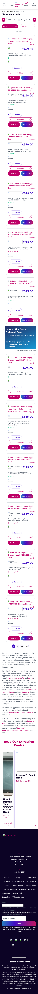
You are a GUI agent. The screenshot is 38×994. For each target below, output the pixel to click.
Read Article (8, 823)
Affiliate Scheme (18, 897)
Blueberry (25, 692)
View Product (14, 78)
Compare (17, 68)
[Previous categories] (3, 20)
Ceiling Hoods (24, 730)
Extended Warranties (18, 889)
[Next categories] (34, 20)
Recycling (6, 897)
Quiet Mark (32, 877)
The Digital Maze (22, 988)
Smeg (21, 712)
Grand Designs (18, 885)
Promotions (6, 885)
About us (6, 877)
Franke (30, 712)
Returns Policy (18, 893)
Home (3, 11)
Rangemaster (14, 712)
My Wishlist (32, 889)
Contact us (6, 881)
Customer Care (18, 881)
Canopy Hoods (12, 730)
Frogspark (14, 988)
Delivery (6, 889)
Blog (18, 877)
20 (22, 646)
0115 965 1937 (19, 872)
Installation (6, 893)
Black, (26, 690)
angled (18, 678)
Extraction (10, 11)
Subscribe (19, 924)
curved (30, 678)
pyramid (12, 678)
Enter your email (12, 915)
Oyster (11, 692)
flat (23, 678)
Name (4, 902)
